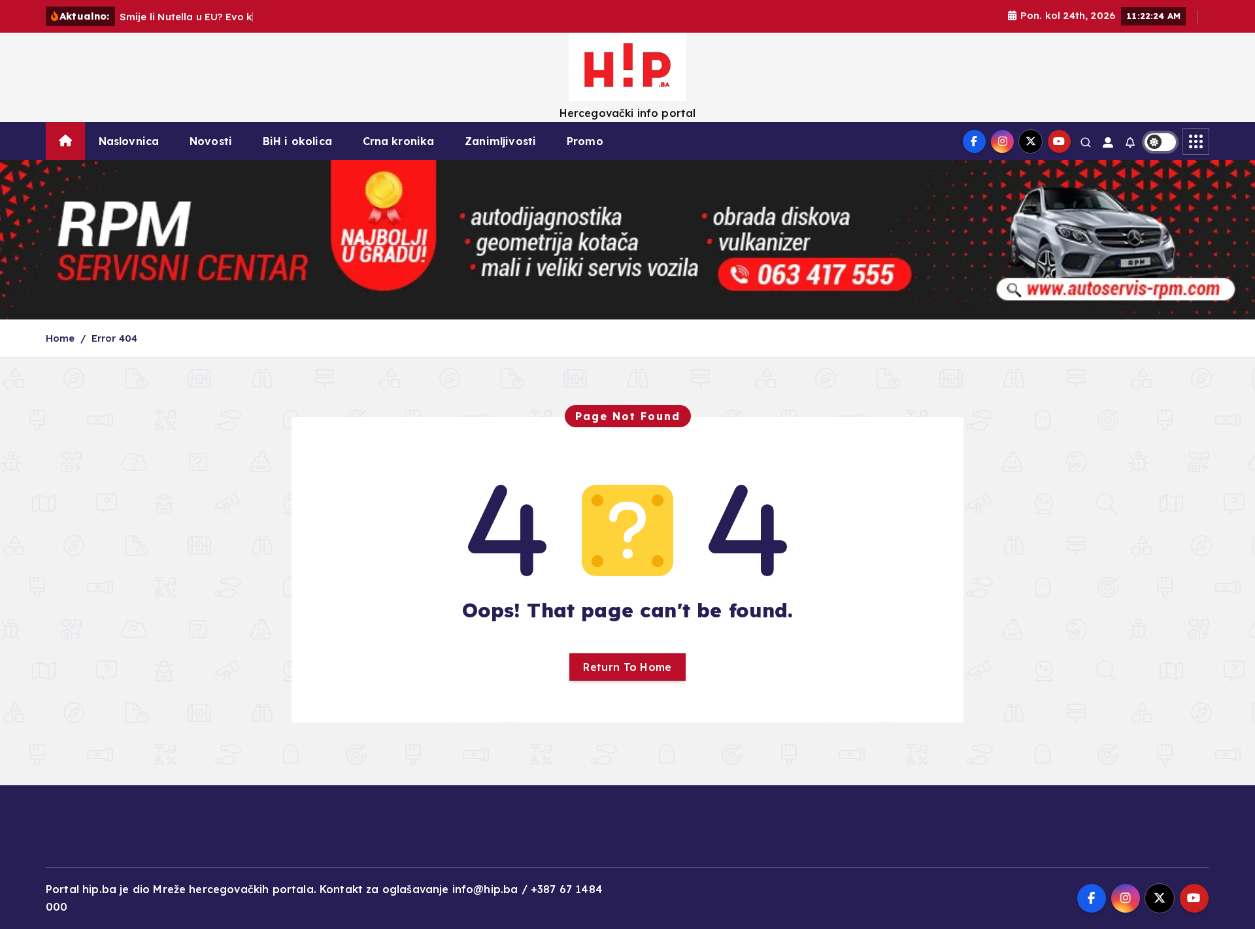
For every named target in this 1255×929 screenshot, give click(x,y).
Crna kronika (399, 141)
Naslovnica (129, 141)
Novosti (211, 141)
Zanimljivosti (500, 141)
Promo (585, 141)
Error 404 (114, 338)
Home (60, 338)
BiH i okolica (297, 141)
